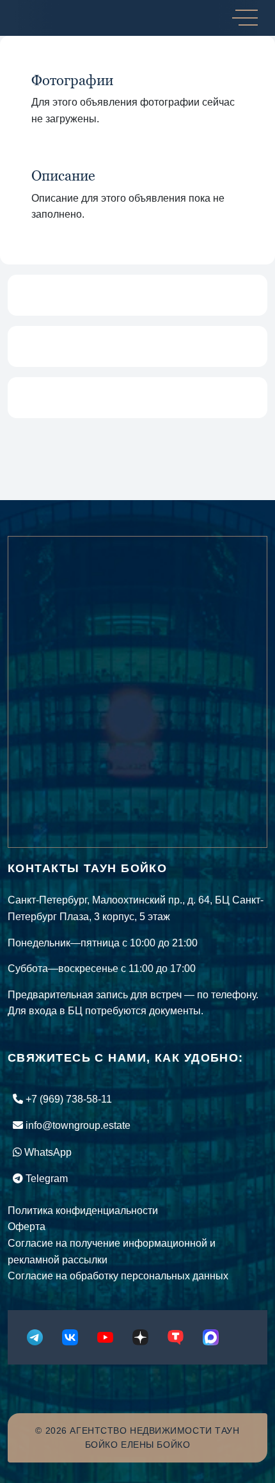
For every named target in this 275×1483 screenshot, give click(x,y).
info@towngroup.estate (76, 1125)
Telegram (45, 1178)
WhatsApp (47, 1152)
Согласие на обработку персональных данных (118, 1275)
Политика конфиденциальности (83, 1210)
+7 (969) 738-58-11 (67, 1099)
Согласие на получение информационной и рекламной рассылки (112, 1251)
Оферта (26, 1226)
